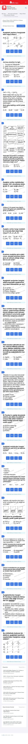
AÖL (4, 735)
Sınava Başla (21, 26)
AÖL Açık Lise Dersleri (13, 13)
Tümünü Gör (21, 667)
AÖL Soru (4, 13)
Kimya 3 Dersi (23, 13)
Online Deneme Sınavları (9, 15)
